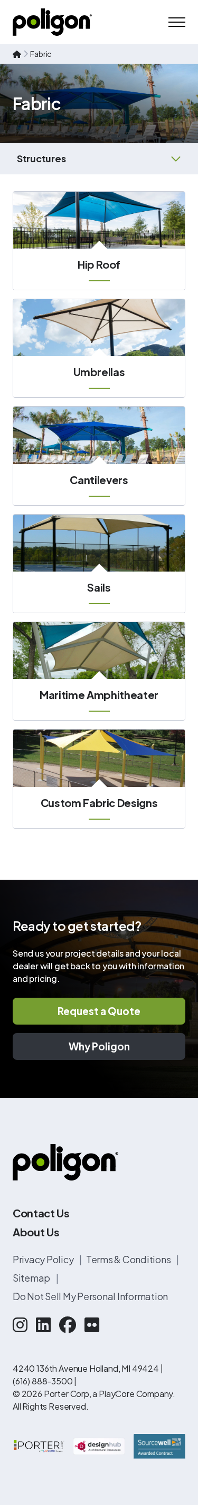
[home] (17, 54)
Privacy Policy (44, 1259)
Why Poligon (99, 1046)
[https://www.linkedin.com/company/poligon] (43, 1324)
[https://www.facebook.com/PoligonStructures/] (67, 1324)
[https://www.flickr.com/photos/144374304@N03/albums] (91, 1324)
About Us (36, 1231)
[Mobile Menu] (176, 22)
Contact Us (41, 1212)
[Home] (52, 22)
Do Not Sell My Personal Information (90, 1296)
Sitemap (32, 1278)
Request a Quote (99, 1011)
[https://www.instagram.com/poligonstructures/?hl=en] (20, 1324)
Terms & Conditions (129, 1259)
